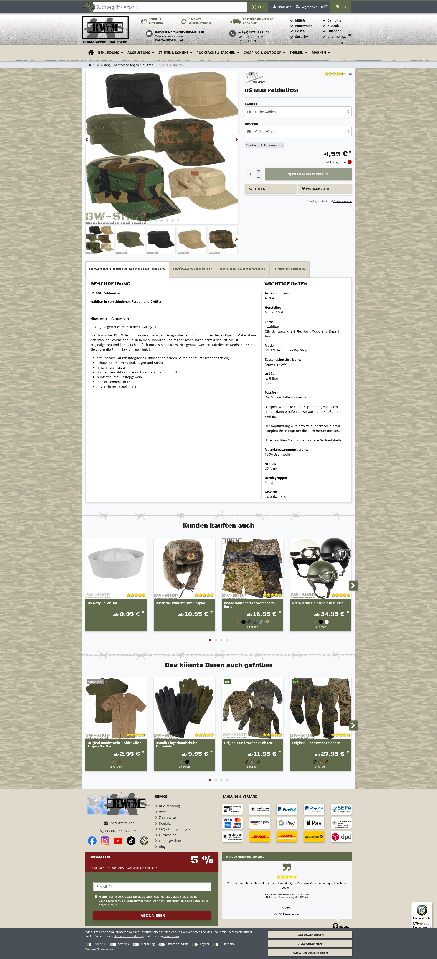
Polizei (300, 31)
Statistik (123, 944)
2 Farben (116, 766)
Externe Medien (177, 944)
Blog (162, 846)
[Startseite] (105, 30)
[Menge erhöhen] (259, 171)
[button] (340, 7)
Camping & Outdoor (263, 52)
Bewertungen (289, 269)
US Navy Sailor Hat (102, 603)
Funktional (228, 944)
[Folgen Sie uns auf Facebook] (92, 840)
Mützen (148, 65)
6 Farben (252, 626)
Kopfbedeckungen (126, 65)
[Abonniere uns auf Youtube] (118, 840)
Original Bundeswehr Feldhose (316, 743)
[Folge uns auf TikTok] (131, 840)
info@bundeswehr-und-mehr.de (180, 32)
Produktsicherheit (242, 269)
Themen (297, 52)
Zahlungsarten (170, 817)
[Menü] (429, 905)
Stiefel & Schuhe (173, 52)
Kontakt (165, 823)
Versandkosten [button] (342, 201)
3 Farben (320, 626)
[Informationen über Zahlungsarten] (232, 809)
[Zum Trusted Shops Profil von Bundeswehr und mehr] (144, 840)
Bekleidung (108, 52)
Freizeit (333, 25)
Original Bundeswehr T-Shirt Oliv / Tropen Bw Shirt (114, 744)
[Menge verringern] (259, 177)
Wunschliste (317, 188)
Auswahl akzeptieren (310, 953)
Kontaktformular (169, 40)
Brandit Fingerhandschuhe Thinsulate (176, 744)
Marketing (148, 944)
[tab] (127, 269)
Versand (165, 812)
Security (301, 36)
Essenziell (100, 944)
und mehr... (337, 36)
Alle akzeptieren (310, 934)
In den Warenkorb (310, 174)
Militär (300, 20)
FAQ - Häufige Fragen (175, 829)
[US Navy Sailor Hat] (116, 568)
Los (261, 7)
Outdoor (334, 31)
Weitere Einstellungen (100, 949)
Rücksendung (169, 806)
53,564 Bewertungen (286, 914)
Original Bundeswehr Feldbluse (248, 743)
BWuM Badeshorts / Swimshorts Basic (249, 604)
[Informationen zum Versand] (259, 836)
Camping (334, 20)
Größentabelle (192, 269)
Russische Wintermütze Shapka (180, 603)
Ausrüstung (138, 52)
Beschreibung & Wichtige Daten (127, 269)
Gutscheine (167, 835)
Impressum (171, 936)
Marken (319, 52)
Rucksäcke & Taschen (216, 52)
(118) (348, 73)
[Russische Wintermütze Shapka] (184, 568)
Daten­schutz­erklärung (129, 936)
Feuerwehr (303, 25)
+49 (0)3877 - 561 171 (120, 831)
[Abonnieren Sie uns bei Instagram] (105, 840)
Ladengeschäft (170, 841)
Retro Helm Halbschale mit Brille (317, 603)
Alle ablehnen (310, 943)
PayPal (204, 944)
